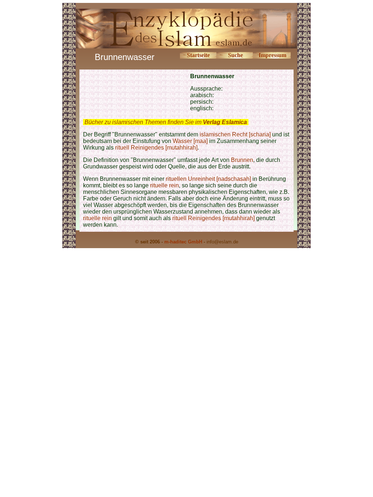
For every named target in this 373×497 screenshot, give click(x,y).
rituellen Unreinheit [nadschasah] (208, 179)
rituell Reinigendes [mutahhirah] (156, 147)
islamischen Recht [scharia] (235, 134)
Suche (235, 55)
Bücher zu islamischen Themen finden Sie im (166, 122)
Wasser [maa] (190, 141)
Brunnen (242, 160)
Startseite (198, 55)
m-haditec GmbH (183, 241)
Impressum (272, 55)
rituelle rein (164, 185)
